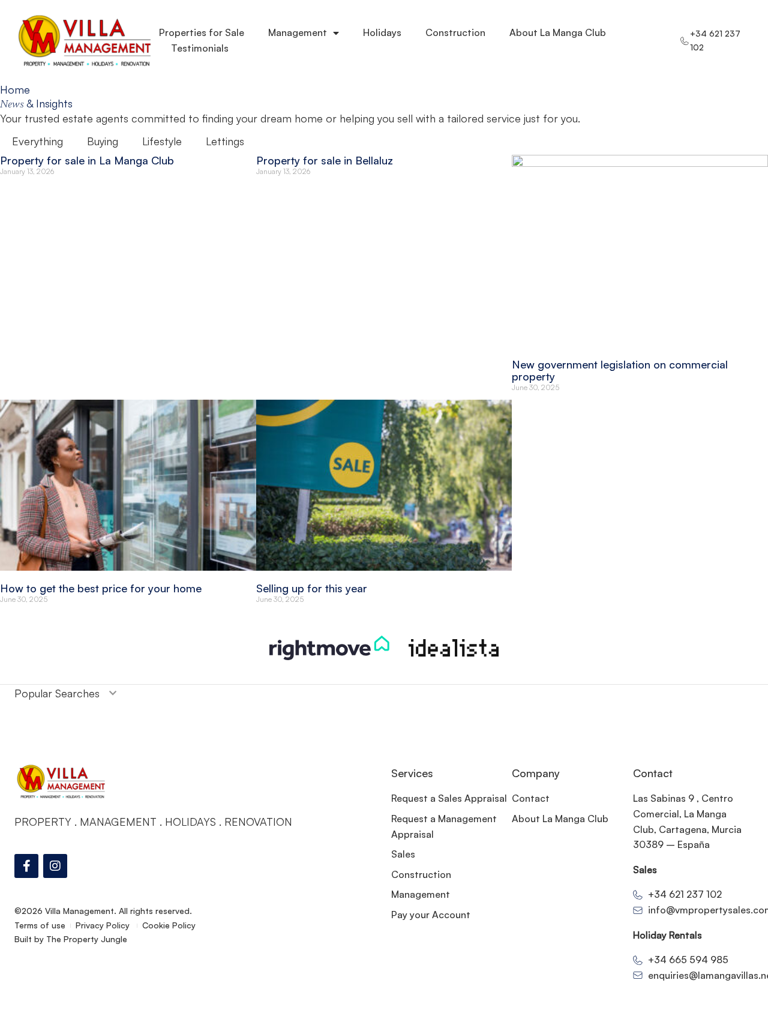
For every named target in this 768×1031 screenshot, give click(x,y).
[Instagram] (55, 866)
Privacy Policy (104, 925)
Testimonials (200, 48)
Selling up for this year (311, 588)
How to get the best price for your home (101, 588)
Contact (531, 798)
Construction (455, 32)
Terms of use (39, 925)
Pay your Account (430, 915)
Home (15, 89)
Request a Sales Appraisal (449, 798)
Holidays (382, 32)
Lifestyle (162, 141)
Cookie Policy (169, 925)
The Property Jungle (86, 939)
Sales (403, 854)
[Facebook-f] (26, 866)
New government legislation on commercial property (620, 370)
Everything (37, 141)
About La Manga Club (557, 32)
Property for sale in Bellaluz (324, 160)
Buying (102, 141)
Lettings (225, 141)
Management (297, 32)
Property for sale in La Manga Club (87, 160)
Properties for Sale (201, 32)
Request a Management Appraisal (444, 826)
